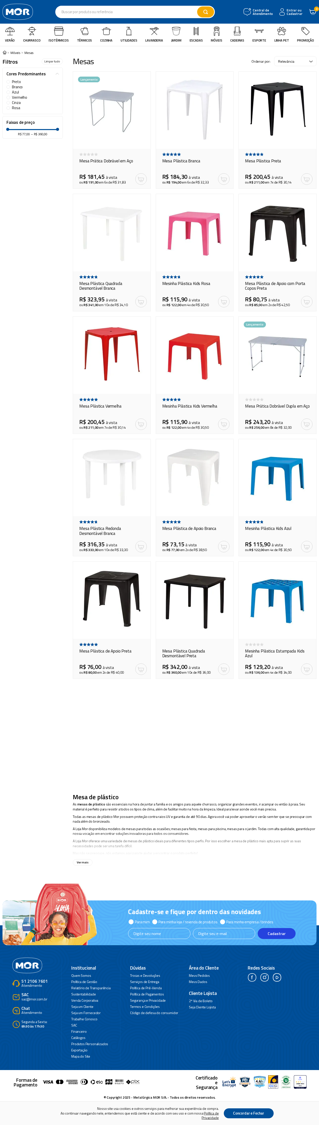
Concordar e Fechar (248, 1113)
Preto (16, 82)
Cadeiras (237, 40)
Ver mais (82, 862)
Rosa (16, 108)
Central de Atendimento (262, 12)
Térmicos (84, 40)
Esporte (259, 40)
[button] (32, 74)
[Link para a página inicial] (4, 52)
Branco (17, 87)
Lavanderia (154, 40)
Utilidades (129, 40)
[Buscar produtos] (205, 11)
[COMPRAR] (141, 179)
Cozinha (106, 40)
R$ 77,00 (24, 134)
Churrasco (32, 40)
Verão (10, 40)
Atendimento (34, 983)
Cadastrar (277, 934)
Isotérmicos (59, 40)
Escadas (196, 40)
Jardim (176, 40)
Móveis (216, 40)
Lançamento (88, 79)
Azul (15, 92)
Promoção (305, 40)
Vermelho (19, 97)
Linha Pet (281, 40)
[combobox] (135, 12)
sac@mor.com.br (34, 997)
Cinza (16, 102)
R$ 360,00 (39, 134)
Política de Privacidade (210, 1115)
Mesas (29, 53)
